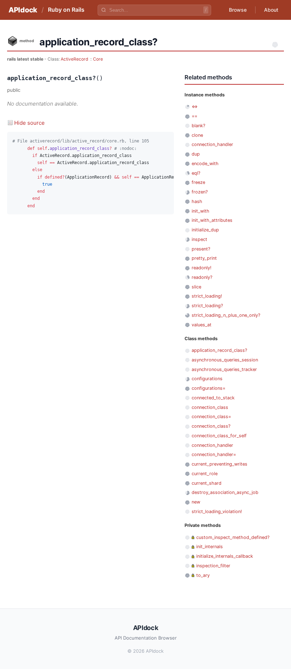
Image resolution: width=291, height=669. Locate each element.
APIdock (23, 10)
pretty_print (204, 258)
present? (201, 249)
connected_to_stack (213, 397)
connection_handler (212, 144)
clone (197, 135)
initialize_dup (205, 229)
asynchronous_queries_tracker (224, 369)
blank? (198, 125)
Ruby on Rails (66, 9)
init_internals (209, 546)
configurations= (208, 388)
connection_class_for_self (219, 435)
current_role (205, 473)
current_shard (206, 483)
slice (196, 286)
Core (98, 59)
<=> (195, 106)
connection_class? (211, 426)
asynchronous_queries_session (225, 359)
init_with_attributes (212, 220)
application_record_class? (219, 350)
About (271, 10)
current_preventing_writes (219, 464)
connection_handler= (214, 454)
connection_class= (211, 416)
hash (197, 201)
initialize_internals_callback (224, 556)
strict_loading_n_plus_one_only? (226, 315)
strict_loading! (207, 296)
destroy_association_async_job (225, 492)
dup (196, 154)
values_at (202, 324)
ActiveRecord (74, 59)
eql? (196, 173)
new (196, 502)
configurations (207, 378)
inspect (199, 239)
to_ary (203, 575)
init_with (200, 211)
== (194, 116)
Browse (238, 10)
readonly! (202, 267)
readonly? (202, 277)
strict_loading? (207, 305)
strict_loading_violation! (217, 511)
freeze (198, 182)
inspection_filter (213, 565)
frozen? (200, 192)
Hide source (29, 122)
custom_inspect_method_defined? (232, 537)
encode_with (205, 163)
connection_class (210, 407)
